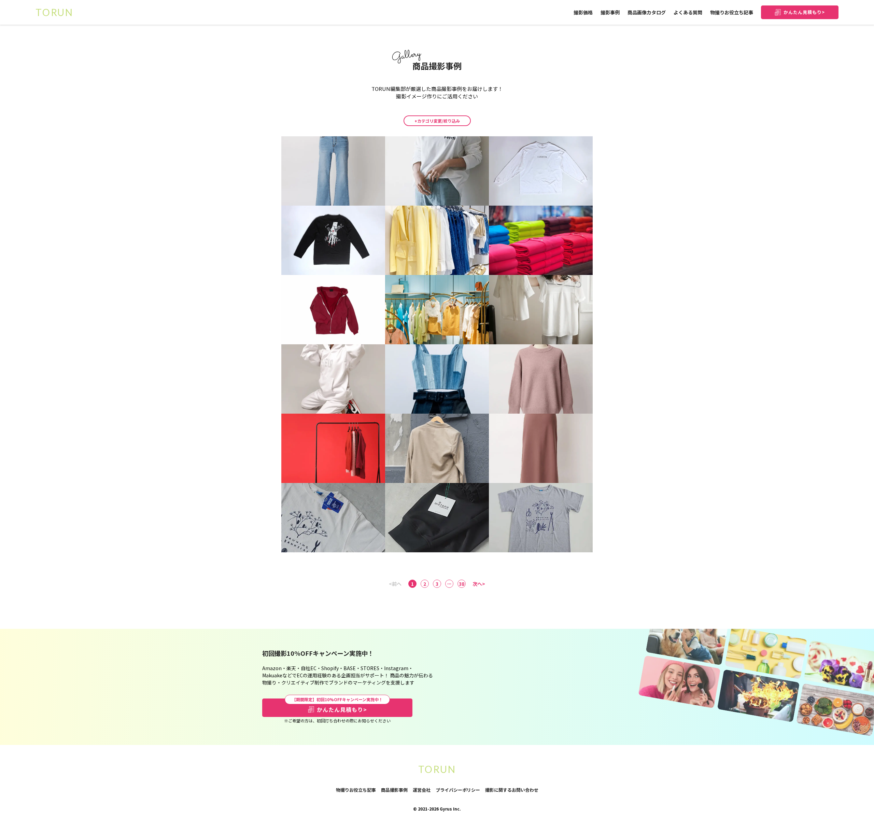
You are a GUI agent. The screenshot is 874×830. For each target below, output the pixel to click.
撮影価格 (583, 12)
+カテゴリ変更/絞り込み (437, 121)
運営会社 (422, 790)
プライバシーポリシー (458, 790)
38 (461, 583)
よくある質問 (688, 12)
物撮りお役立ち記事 (731, 12)
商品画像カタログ (647, 12)
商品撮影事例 (394, 790)
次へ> (479, 583)
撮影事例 (610, 12)
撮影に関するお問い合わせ (511, 790)
